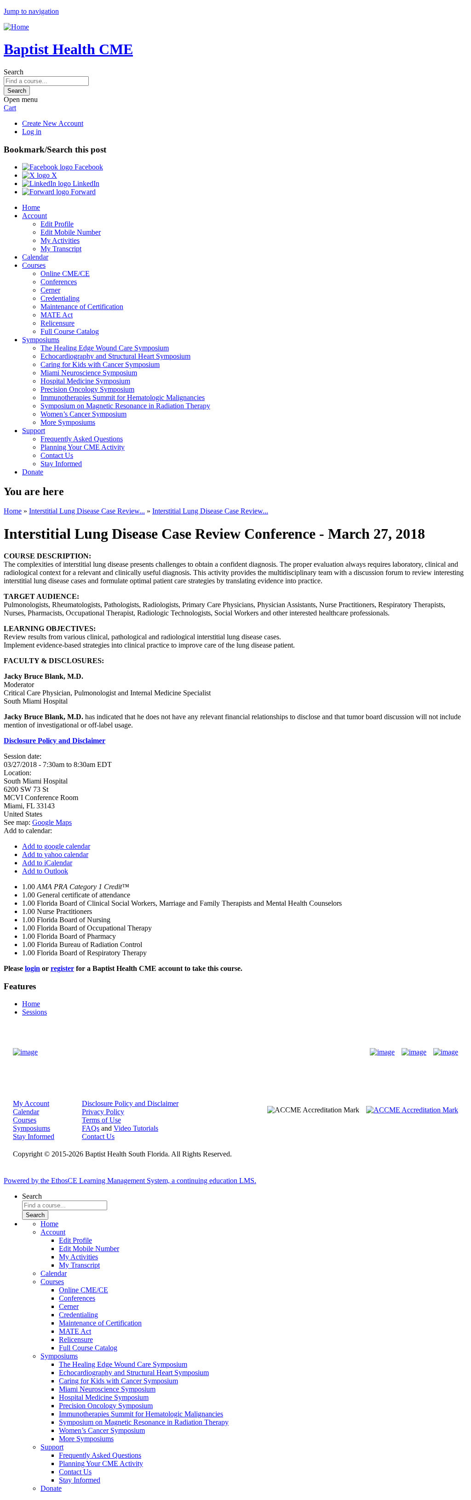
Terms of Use (101, 1120)
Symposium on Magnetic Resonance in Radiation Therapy (125, 406)
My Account (31, 1103)
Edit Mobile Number (70, 232)
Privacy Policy (103, 1112)
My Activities (60, 240)
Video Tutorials (136, 1128)
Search (13, 72)
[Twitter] (414, 1052)
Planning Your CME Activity (82, 447)
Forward (82, 192)
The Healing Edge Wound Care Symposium (104, 348)
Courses (34, 265)
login (32, 968)
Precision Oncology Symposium (87, 389)
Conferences (58, 282)
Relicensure (57, 323)
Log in (31, 131)
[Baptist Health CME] (25, 1052)
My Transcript (60, 249)
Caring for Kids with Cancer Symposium (100, 364)
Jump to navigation (31, 11)
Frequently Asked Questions (81, 439)
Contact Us (56, 455)
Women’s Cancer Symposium (83, 414)
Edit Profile (57, 224)
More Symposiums (67, 422)
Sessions (34, 1012)
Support (33, 430)
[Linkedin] (445, 1052)
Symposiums (40, 340)
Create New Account (52, 123)
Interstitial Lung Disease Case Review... (87, 511)
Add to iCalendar (47, 863)
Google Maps (52, 822)
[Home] (16, 27)
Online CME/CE (65, 273)
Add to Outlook (45, 871)
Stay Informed (61, 464)
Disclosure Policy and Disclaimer (130, 1103)
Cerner (50, 290)
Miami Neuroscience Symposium (88, 373)
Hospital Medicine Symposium (85, 381)
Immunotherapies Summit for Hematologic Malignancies (122, 397)
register (62, 968)
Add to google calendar (56, 846)
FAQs (90, 1128)
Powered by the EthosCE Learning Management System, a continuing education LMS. (130, 1180)
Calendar (35, 257)
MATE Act (56, 315)
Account (34, 216)
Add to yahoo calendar (55, 854)
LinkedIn (85, 183)
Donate (32, 472)
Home (31, 207)
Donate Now (206, 1052)
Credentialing (60, 298)
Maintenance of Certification (81, 306)
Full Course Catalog (69, 331)
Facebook (88, 167)
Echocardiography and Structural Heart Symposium (115, 356)
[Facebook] (382, 1052)
